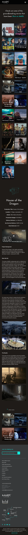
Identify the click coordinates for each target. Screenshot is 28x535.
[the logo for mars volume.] (6, 494)
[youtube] (7, 524)
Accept (14, 533)
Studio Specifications (6, 464)
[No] (26, 531)
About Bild (4, 462)
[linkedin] (9, 524)
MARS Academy (5, 469)
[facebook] (2, 524)
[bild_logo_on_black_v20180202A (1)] (5, 500)
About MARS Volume (6, 460)
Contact (3, 471)
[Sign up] (19, 453)
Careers (3, 475)
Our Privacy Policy (5, 479)
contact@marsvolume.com (7, 490)
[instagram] (4, 524)
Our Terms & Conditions (6, 477)
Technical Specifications (7, 466)
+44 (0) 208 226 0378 (6, 483)
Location (3, 473)
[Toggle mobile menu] (25, 2)
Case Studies (4, 468)
